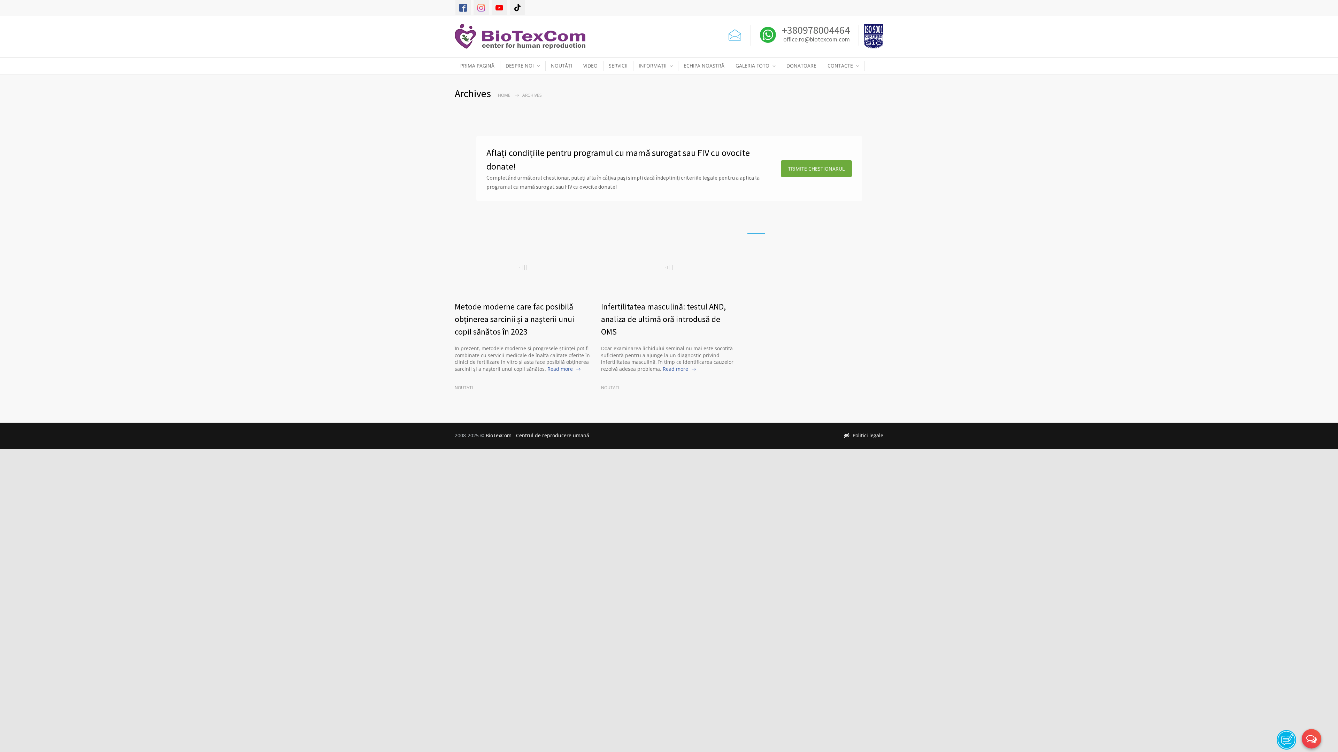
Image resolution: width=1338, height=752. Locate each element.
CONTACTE (840, 65)
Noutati (464, 388)
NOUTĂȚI (561, 65)
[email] (735, 33)
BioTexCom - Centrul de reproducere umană (537, 435)
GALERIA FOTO (752, 65)
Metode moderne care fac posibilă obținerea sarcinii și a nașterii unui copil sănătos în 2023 (514, 319)
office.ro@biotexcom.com (816, 40)
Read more (560, 369)
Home (504, 95)
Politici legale (868, 435)
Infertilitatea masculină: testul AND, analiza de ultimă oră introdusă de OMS (663, 319)
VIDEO (590, 65)
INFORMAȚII (653, 65)
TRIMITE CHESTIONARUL (816, 168)
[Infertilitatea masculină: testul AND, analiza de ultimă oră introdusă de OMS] (669, 267)
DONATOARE (801, 65)
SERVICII (618, 65)
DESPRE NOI (520, 65)
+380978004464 (815, 30)
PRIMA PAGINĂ (477, 65)
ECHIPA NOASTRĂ (704, 65)
